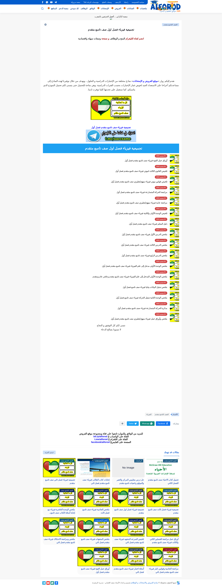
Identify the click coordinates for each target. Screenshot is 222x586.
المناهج (54, 8)
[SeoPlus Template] (178, 582)
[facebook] (42, 2)
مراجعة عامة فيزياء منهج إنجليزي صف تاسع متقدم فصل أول (141, 203)
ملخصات (143, 8)
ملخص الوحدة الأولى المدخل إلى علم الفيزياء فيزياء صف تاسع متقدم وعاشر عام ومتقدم (130, 276)
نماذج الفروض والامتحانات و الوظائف (144, 583)
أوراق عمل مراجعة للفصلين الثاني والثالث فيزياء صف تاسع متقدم (164, 541)
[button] (163, 423)
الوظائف (84, 8)
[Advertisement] (111, 59)
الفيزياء (148, 414)
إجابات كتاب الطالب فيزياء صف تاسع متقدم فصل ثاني (95, 481)
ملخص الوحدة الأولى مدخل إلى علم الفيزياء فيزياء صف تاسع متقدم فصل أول (134, 266)
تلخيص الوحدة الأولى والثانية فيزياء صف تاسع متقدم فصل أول (141, 213)
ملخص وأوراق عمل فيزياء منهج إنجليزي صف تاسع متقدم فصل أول (139, 319)
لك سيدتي (74, 8)
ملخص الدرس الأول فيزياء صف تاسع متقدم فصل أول (144, 234)
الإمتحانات (105, 8)
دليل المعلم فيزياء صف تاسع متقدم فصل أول (148, 224)
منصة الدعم (63, 8)
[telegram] (55, 2)
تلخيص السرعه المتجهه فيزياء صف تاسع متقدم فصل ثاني (129, 541)
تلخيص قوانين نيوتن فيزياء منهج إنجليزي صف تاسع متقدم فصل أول (139, 182)
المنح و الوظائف (117, 38)
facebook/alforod (100, 442)
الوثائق (92, 8)
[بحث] (42, 9)
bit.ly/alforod (100, 436)
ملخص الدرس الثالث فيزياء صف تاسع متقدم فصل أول (144, 245)
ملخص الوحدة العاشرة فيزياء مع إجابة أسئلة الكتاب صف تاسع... (61, 511)
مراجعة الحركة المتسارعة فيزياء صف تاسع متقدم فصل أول (142, 192)
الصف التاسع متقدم (170, 25)
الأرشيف (118, 2)
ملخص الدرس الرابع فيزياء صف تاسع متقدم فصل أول (144, 255)
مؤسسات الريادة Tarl (91, 2)
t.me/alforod (101, 439)
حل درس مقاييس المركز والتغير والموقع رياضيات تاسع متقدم (130, 481)
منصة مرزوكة (75, 2)
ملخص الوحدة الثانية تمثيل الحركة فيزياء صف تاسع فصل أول (141, 298)
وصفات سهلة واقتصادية (89, 38)
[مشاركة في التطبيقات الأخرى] (122, 423)
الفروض (118, 8)
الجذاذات (130, 8)
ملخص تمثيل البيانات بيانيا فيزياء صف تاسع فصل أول (145, 287)
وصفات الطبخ (107, 2)
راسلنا (126, 2)
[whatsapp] (46, 2)
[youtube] (51, 2)
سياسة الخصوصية (138, 2)
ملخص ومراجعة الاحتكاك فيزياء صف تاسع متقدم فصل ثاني (59, 541)
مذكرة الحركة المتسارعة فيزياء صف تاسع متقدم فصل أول (142, 308)
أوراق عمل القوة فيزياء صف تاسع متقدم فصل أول (146, 160)
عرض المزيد (49, 452)
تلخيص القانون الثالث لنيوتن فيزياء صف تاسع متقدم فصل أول (141, 171)
